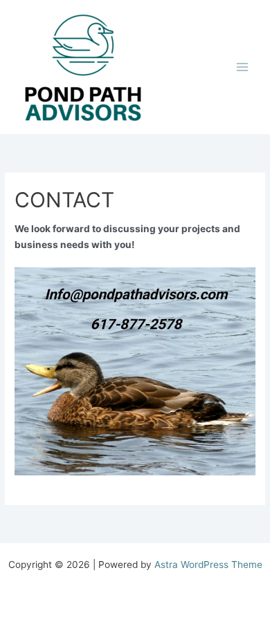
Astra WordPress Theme (208, 564)
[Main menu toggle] (242, 67)
